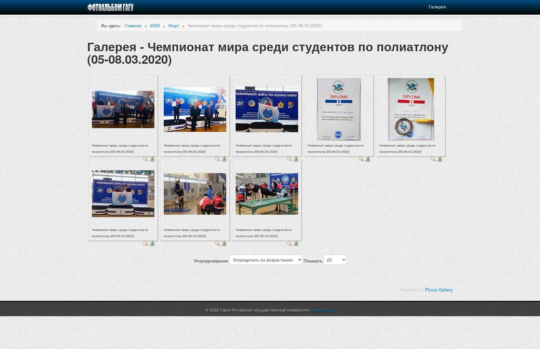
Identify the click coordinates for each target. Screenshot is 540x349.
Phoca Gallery (439, 290)
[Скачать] (151, 158)
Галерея (437, 6)
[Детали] (145, 158)
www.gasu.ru (323, 310)
